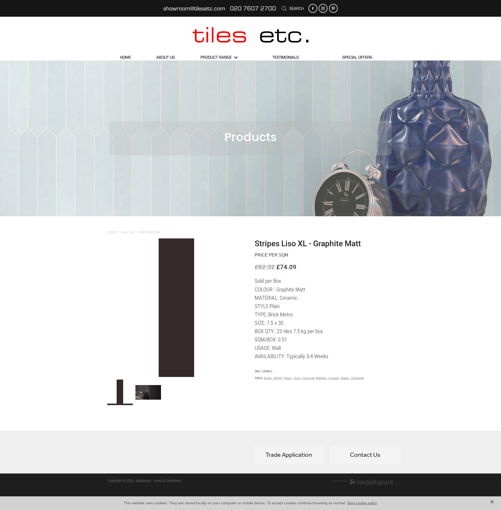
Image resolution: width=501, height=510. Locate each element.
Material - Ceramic (327, 378)
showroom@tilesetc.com (194, 8)
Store (111, 232)
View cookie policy (362, 503)
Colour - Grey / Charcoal (298, 378)
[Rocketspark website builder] (362, 483)
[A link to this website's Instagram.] (323, 8)
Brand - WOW (272, 378)
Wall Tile (128, 232)
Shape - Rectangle (352, 378)
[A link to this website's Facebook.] (312, 8)
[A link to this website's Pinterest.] (333, 8)
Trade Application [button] (288, 455)
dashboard (143, 480)
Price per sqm (149, 232)
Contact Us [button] (365, 455)
